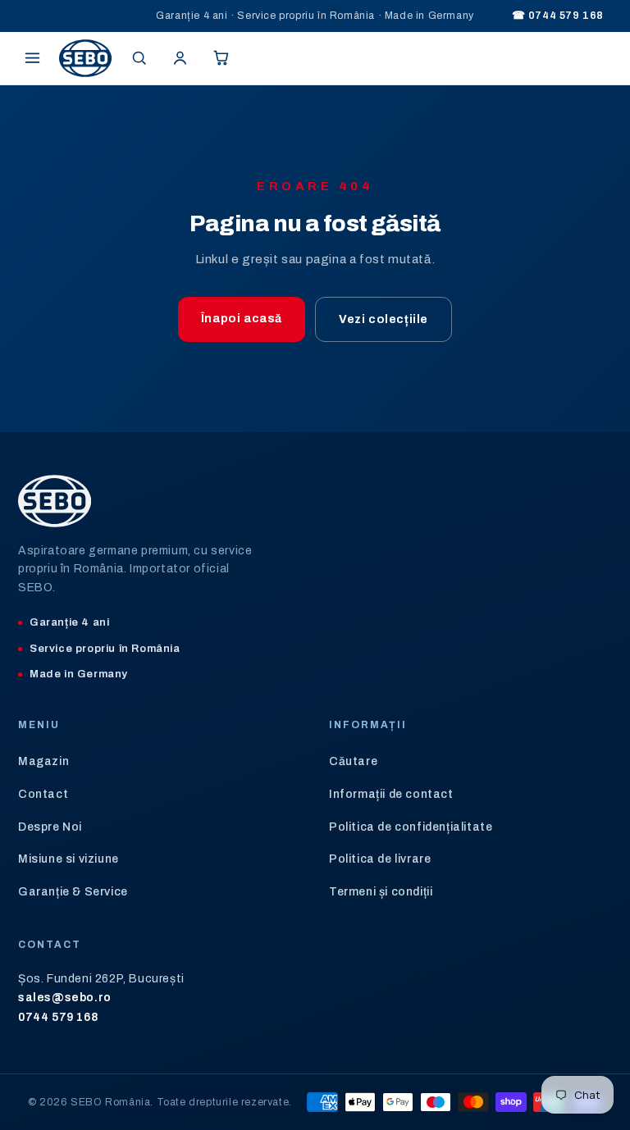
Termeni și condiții (380, 892)
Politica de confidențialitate (410, 827)
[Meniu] (32, 58)
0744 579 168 (58, 1017)
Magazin (43, 761)
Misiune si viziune (68, 859)
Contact (43, 794)
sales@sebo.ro (65, 997)
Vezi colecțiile (383, 319)
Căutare (353, 761)
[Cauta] (138, 58)
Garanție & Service (73, 892)
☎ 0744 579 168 (558, 15)
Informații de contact (391, 794)
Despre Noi (50, 827)
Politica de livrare (380, 859)
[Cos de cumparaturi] (220, 58)
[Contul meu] (179, 58)
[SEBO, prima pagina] (85, 58)
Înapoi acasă (241, 318)
